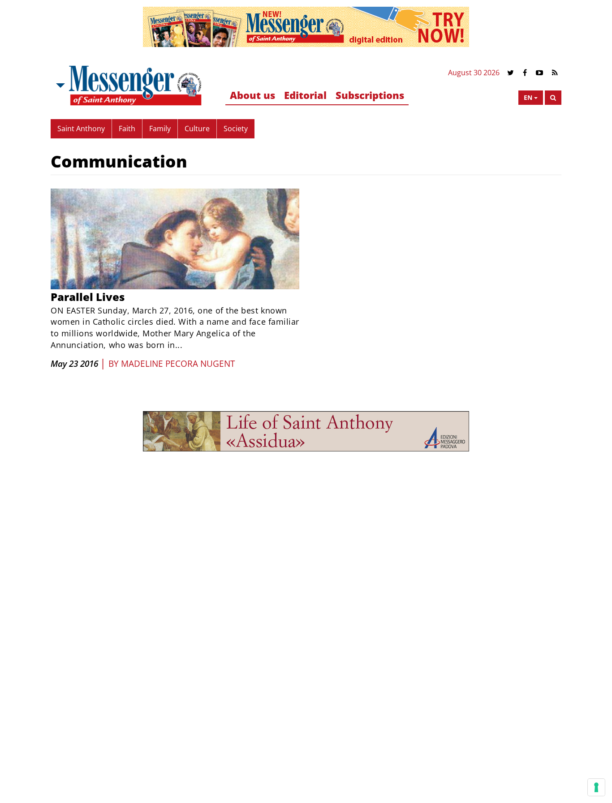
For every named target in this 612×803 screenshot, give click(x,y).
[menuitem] (252, 95)
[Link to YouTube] (539, 73)
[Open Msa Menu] (60, 85)
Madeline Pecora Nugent (178, 363)
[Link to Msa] (135, 85)
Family (160, 128)
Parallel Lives (88, 296)
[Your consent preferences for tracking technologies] (596, 787)
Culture (197, 128)
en (528, 97)
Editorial (305, 95)
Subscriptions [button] (370, 95)
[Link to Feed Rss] (554, 73)
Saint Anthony (81, 128)
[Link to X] (510, 73)
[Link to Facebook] (524, 73)
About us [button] (252, 95)
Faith (127, 128)
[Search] (553, 97)
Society (236, 128)
